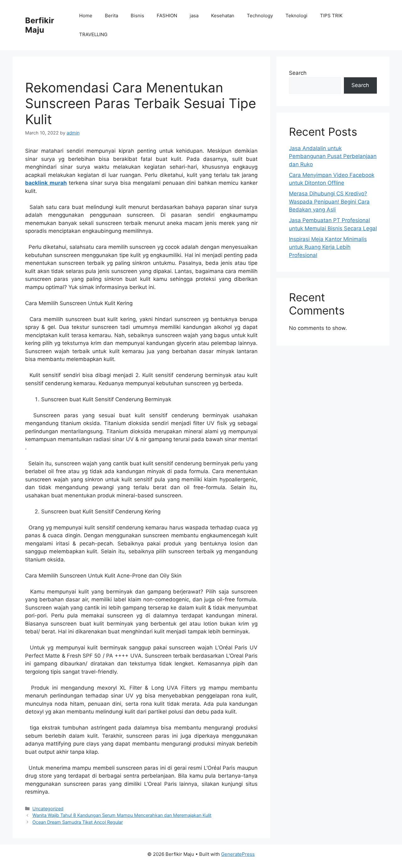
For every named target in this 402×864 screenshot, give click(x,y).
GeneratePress (238, 854)
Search (298, 73)
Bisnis (137, 16)
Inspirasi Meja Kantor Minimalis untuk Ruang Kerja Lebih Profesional (328, 247)
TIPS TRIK (331, 16)
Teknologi (296, 16)
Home (85, 16)
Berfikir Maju (39, 25)
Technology (260, 16)
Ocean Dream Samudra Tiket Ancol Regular (77, 822)
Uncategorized (47, 808)
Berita (111, 16)
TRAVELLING (93, 34)
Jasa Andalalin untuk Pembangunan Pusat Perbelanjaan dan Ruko (333, 156)
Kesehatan (222, 16)
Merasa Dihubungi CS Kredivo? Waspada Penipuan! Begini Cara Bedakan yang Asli (329, 201)
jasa (194, 16)
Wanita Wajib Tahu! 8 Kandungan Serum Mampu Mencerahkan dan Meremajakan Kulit (121, 815)
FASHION (167, 16)
